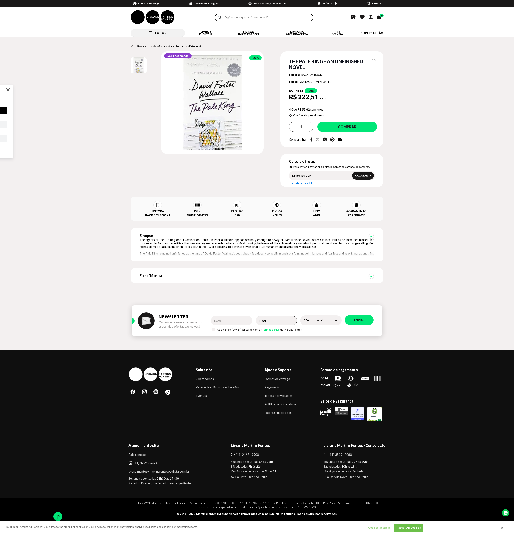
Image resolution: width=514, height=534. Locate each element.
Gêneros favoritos (315, 320)
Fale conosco (137, 454)
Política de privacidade (280, 404)
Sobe (56, 514)
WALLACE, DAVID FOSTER (315, 81)
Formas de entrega (277, 379)
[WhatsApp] (505, 512)
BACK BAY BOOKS (312, 74)
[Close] (502, 527)
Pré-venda (337, 33)
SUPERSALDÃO (372, 33)
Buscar (219, 17)
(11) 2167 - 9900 (247, 454)
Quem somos (205, 379)
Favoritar (373, 61)
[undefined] (198, 103)
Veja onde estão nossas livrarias (217, 387)
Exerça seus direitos (278, 412)
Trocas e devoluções (278, 395)
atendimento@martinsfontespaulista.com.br (155, 471)
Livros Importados (248, 33)
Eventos (201, 395)
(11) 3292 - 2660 (145, 463)
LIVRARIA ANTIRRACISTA (297, 33)
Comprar (347, 127)
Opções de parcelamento (309, 115)
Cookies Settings (379, 527)
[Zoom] (139, 65)
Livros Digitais (205, 33)
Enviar (359, 320)
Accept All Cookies (409, 527)
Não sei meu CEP (299, 183)
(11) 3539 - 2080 (340, 454)
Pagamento (272, 387)
